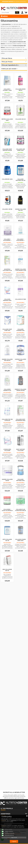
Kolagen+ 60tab (7, 209)
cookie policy (13, 820)
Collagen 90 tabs (20, 299)
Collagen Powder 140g (20, 330)
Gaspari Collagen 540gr (20, 360)
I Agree (14, 841)
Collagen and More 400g (20, 149)
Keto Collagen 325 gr (7, 540)
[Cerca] (17, 12)
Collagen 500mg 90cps (20, 89)
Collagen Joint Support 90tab (7, 149)
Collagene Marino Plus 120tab (7, 390)
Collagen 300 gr (20, 119)
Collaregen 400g (7, 179)
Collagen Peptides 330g (20, 480)
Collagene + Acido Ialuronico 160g (7, 510)
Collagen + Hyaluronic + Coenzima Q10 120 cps (7, 241)
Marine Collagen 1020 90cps (7, 360)
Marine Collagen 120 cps (20, 209)
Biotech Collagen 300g (7, 119)
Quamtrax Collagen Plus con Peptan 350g (7, 270)
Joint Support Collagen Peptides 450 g (20, 450)
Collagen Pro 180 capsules (7, 420)
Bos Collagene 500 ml (7, 570)
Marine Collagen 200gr (7, 480)
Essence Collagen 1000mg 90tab (20, 390)
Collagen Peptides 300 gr (20, 179)
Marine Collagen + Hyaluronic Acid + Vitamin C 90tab (20, 270)
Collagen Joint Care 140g (7, 330)
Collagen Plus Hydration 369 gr (20, 510)
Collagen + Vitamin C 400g (7, 89)
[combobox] (10, 12)
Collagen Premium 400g (7, 300)
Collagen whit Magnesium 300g (20, 420)
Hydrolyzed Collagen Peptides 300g (7, 450)
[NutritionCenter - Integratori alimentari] (14, 8)
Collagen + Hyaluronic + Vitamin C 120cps (20, 240)
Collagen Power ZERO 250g (20, 540)
